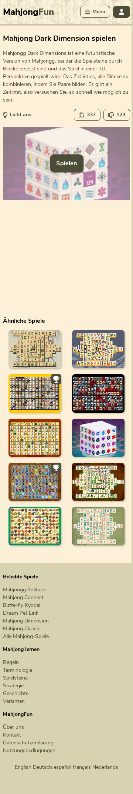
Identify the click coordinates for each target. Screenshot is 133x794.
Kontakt (12, 734)
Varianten (14, 701)
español (62, 767)
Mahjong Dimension (26, 620)
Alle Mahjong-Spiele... (27, 636)
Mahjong (28, 12)
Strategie (13, 685)
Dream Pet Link (20, 613)
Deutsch (42, 767)
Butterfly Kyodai (21, 605)
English (23, 767)
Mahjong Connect (23, 597)
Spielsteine (15, 677)
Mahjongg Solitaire (24, 589)
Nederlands (105, 767)
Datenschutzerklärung (28, 742)
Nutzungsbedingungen (29, 750)
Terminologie (17, 670)
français (82, 767)
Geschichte (15, 693)
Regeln (11, 662)
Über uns (13, 727)
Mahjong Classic (21, 628)
